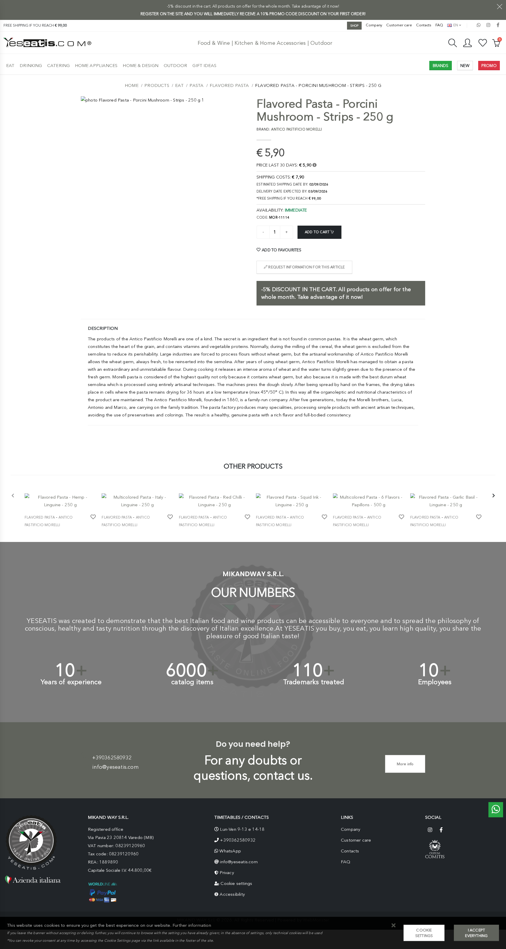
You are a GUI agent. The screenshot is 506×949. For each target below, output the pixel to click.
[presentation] (13, 496)
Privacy (227, 872)
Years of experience (71, 682)
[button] (393, 925)
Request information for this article (306, 267)
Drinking (31, 65)
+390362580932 (111, 757)
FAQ (439, 25)
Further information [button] (191, 925)
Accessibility (232, 894)
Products (156, 85)
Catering (58, 65)
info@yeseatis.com (115, 767)
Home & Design (140, 65)
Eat (10, 65)
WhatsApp (230, 851)
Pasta (196, 85)
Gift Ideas (204, 65)
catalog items (192, 682)
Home (132, 85)
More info (405, 764)
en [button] (455, 25)
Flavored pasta (229, 85)
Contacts (423, 25)
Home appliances (96, 65)
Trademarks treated (313, 682)
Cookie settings (236, 883)
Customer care (399, 25)
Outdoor (175, 65)
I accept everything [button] (476, 933)
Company (374, 25)
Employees (435, 682)
